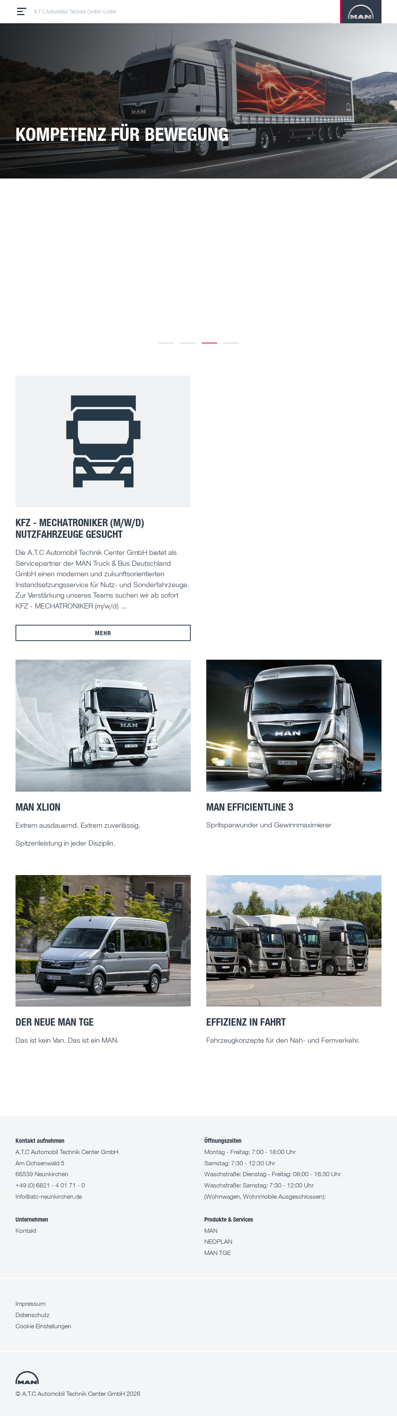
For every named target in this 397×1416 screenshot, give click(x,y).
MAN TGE (217, 1253)
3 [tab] (209, 343)
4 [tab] (231, 343)
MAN (210, 1230)
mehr (103, 632)
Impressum (30, 1303)
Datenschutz (32, 1315)
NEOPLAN (218, 1241)
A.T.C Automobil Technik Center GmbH (75, 11)
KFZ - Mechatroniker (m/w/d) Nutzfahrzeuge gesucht (80, 528)
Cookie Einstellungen (43, 1326)
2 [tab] (187, 343)
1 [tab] (166, 343)
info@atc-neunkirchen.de (49, 1196)
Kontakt (26, 1230)
